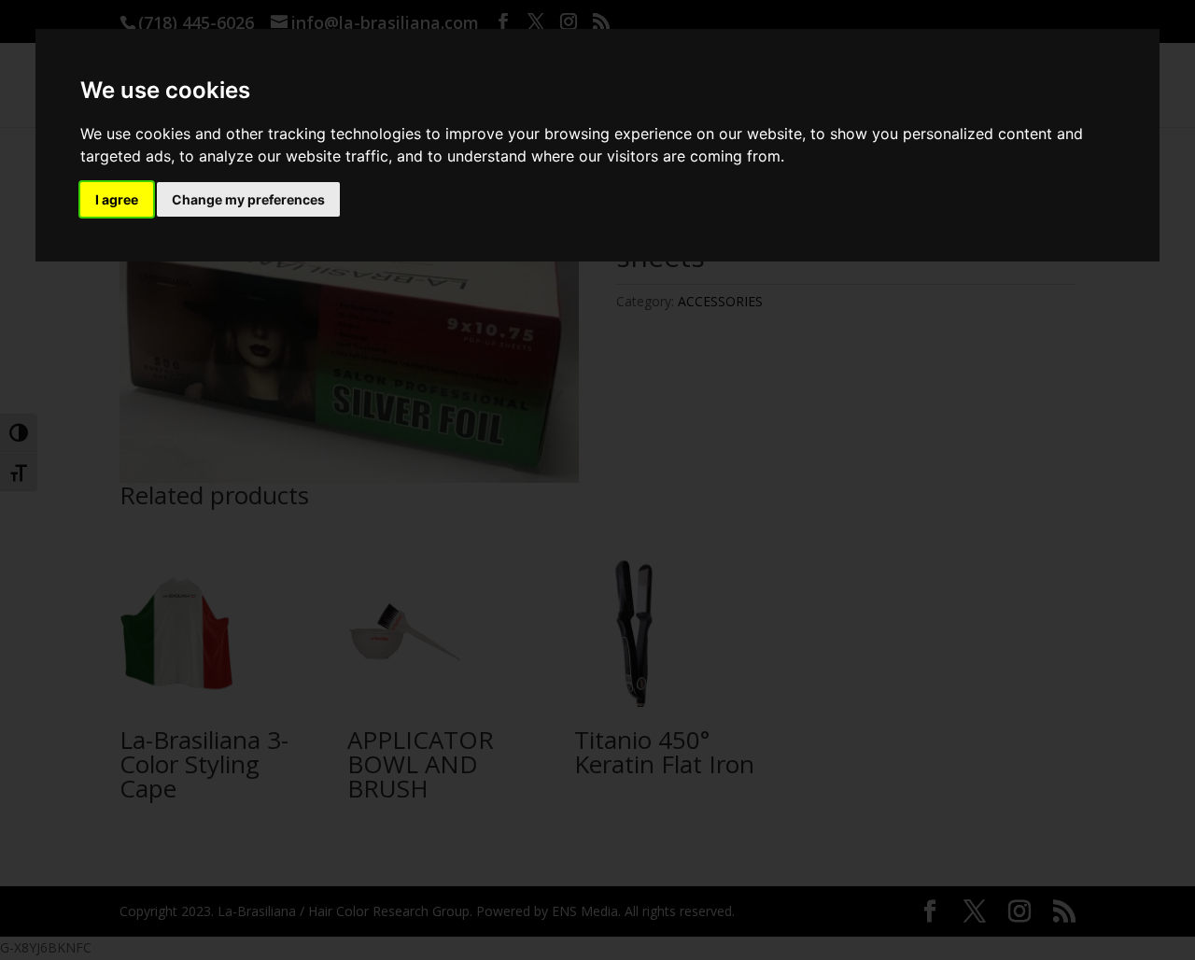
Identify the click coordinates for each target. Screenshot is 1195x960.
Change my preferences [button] (248, 199)
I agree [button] (116, 199)
